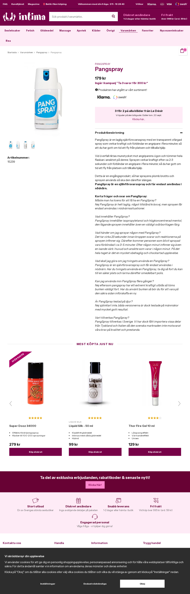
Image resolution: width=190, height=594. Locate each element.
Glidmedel (46, 30)
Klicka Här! (95, 484)
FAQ (5, 4)
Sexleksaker (12, 30)
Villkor (139, 4)
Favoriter (147, 30)
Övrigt (111, 30)
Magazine (34, 4)
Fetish (30, 30)
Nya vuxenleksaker (172, 30)
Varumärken (128, 30)
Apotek (81, 30)
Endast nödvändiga (95, 583)
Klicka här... (138, 119)
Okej (142, 583)
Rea (8, 40)
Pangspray (103, 63)
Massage (65, 30)
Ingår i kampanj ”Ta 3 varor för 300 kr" (121, 83)
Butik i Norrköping (56, 4)
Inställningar (47, 583)
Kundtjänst (17, 4)
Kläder (96, 30)
